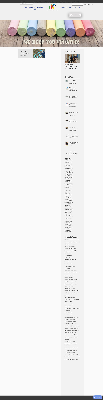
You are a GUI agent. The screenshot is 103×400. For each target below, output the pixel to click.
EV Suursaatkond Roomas (70, 321)
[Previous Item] (66, 58)
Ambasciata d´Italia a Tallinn (71, 250)
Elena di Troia (76, 354)
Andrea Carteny (68, 253)
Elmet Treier (76, 357)
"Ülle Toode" (67, 244)
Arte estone (67, 268)
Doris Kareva (76, 317)
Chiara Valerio (68, 295)
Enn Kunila (72, 359)
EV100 (66, 323)
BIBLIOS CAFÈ (68, 275)
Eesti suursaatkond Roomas (71, 350)
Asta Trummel (68, 273)
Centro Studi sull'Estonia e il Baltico (72, 290)
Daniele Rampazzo (69, 312)
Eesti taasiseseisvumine (70, 352)
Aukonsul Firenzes (75, 273)
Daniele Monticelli (68, 310)
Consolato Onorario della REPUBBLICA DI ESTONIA (72, 299)
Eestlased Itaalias (68, 354)
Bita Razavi (76, 279)
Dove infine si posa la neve (71, 319)
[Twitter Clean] (80, 15)
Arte (74, 266)
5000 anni (73, 244)
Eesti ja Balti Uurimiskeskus (71, 343)
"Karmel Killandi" (74, 237)
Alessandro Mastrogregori (70, 246)
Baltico (73, 275)
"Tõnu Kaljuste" (76, 242)
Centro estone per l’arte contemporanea (72, 292)
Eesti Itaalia (76, 328)
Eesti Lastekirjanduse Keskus (71, 334)
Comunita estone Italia (70, 297)
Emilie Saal (67, 359)
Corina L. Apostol (68, 301)
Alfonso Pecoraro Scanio (70, 248)
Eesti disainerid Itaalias (70, 341)
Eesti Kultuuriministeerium (70, 332)
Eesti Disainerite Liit (69, 328)
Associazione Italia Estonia (70, 270)
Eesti (66, 326)
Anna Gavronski (68, 257)
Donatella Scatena (69, 317)
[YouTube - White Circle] (71, 15)
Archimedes (72, 264)
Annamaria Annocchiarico (70, 261)
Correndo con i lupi (69, 303)
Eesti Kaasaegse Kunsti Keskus (72, 330)
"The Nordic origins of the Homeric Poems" (72, 239)
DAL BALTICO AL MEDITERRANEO (72, 308)
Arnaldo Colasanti (69, 266)
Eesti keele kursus (69, 348)
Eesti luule (76, 348)
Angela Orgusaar (68, 255)
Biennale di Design (69, 277)
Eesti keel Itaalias (68, 345)
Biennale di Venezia (69, 279)
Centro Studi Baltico (69, 286)
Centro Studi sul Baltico (70, 288)
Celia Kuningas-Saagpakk (70, 281)
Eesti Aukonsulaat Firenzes (74, 326)
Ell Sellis (71, 357)
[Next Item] (77, 58)
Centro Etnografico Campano (71, 284)
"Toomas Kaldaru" (68, 242)
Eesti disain (67, 339)
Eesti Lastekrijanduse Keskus (71, 337)
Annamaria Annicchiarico (70, 259)
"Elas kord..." (67, 237)
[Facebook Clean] (76, 15)
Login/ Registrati (88, 4)
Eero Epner (74, 323)
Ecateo (70, 323)
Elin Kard (67, 357)
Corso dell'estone (68, 306)
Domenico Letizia (68, 315)
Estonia (77, 359)
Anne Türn (67, 264)
